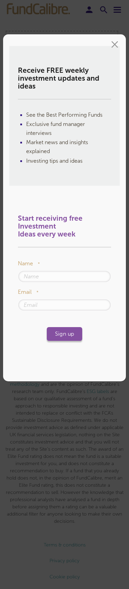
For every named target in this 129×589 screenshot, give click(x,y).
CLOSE (114, 45)
